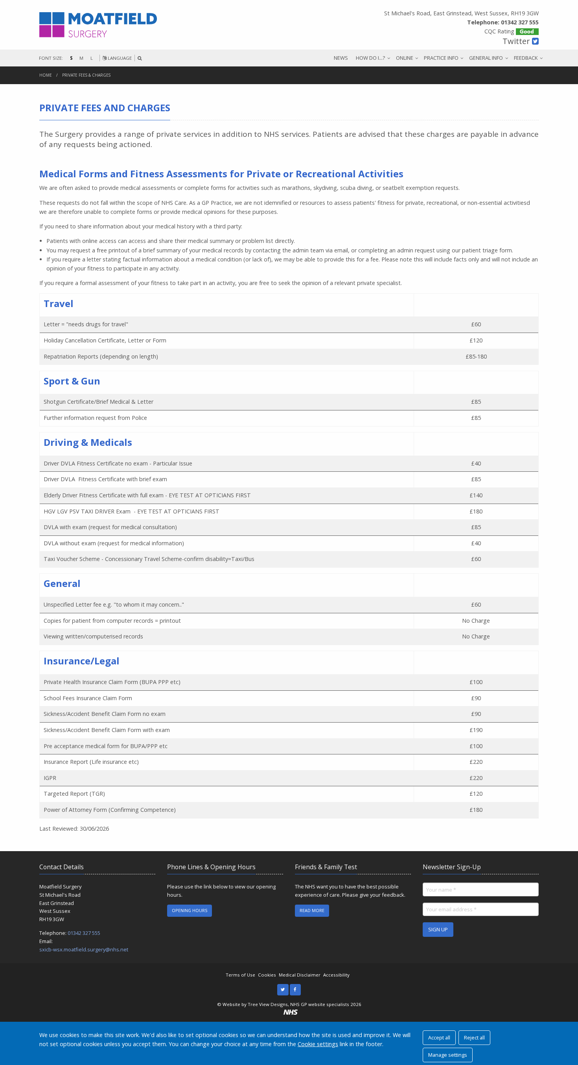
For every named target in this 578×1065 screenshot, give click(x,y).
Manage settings (447, 1054)
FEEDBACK (526, 57)
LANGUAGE (119, 58)
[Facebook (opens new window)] (295, 989)
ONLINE (404, 57)
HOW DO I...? (370, 57)
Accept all (439, 1037)
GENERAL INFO (486, 57)
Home (45, 75)
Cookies (267, 975)
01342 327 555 (84, 932)
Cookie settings (318, 1044)
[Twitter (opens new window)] (283, 989)
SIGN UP (438, 929)
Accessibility (336, 975)
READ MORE (312, 910)
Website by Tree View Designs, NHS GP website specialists (286, 1004)
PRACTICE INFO (441, 57)
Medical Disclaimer (299, 975)
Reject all (474, 1037)
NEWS (341, 57)
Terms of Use (240, 975)
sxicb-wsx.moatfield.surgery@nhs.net (83, 949)
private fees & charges (86, 75)
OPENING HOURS (189, 910)
